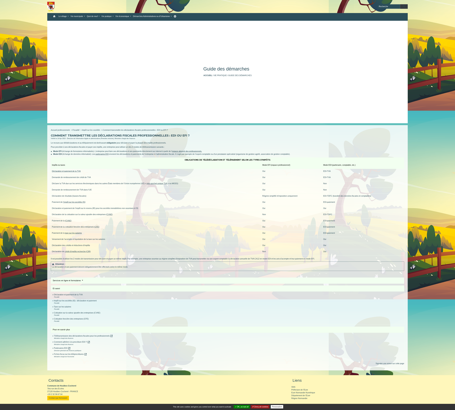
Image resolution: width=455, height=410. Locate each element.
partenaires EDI (102, 154)
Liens (297, 380)
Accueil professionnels (60, 130)
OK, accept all (242, 407)
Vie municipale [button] (77, 16)
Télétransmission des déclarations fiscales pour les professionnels (83, 336)
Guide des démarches (240, 75)
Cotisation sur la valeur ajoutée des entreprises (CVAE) (77, 313)
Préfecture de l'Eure (299, 390)
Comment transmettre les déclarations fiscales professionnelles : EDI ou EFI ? (135, 130)
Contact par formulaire (58, 398)
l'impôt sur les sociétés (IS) (74, 202)
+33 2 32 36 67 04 (54, 394)
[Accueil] (51, 6)
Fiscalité (76, 130)
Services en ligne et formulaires (67, 280)
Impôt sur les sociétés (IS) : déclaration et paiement (75, 301)
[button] (54, 17)
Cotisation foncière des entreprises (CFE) (71, 319)
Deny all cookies (261, 407)
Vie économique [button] (122, 16)
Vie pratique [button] (106, 16)
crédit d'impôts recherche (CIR (77, 252)
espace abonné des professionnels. (187, 151)
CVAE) (110, 214)
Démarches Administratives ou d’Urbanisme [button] (151, 16)
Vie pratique (220, 75)
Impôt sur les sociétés (91, 130)
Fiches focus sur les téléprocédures (70, 354)
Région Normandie (299, 398)
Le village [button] (63, 16)
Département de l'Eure (300, 395)
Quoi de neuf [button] (92, 16)
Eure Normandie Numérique (303, 393)
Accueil (207, 75)
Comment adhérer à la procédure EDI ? (72, 342)
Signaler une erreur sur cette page (390, 363)
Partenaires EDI (62, 348)
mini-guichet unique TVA (157, 183)
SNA (293, 387)
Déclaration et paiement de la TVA (66, 171)
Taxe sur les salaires (62, 307)
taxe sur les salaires (73, 233)
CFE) (97, 227)
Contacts (56, 380)
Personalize (277, 407)
